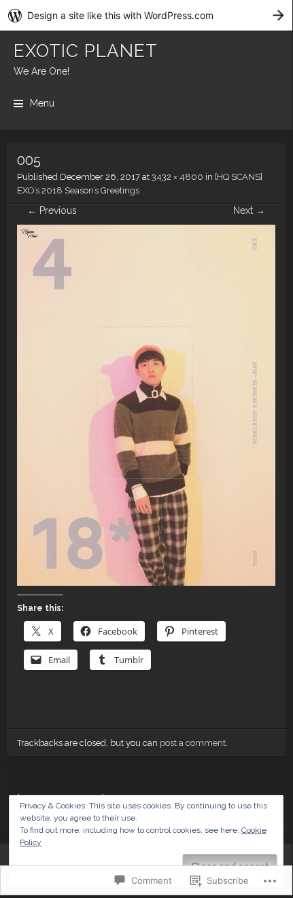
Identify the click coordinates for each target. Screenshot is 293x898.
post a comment (193, 743)
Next (249, 210)
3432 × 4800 (177, 177)
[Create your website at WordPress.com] (146, 15)
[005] (146, 582)
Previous (52, 210)
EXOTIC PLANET (86, 51)
